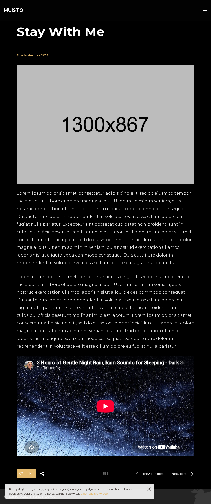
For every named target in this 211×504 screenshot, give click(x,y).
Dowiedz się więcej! (95, 494)
